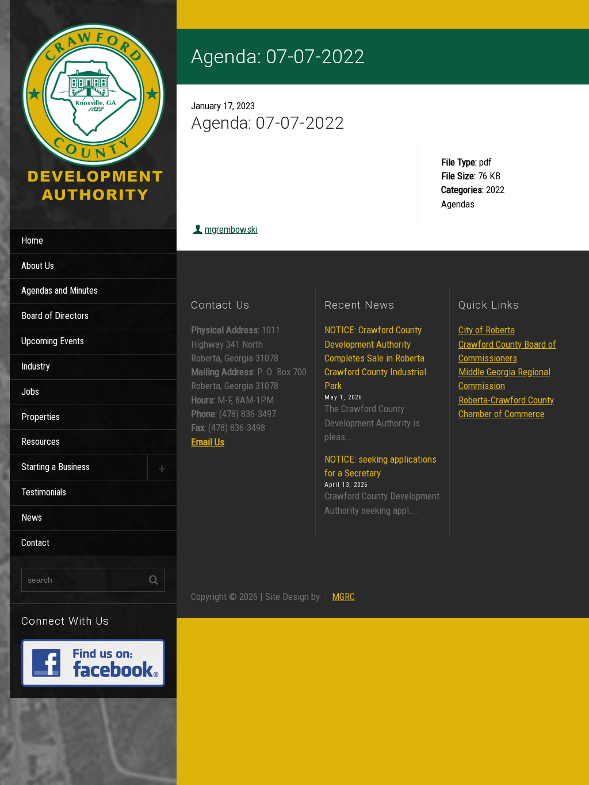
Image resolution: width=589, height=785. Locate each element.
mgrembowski (231, 229)
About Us (37, 265)
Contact (35, 542)
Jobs (30, 391)
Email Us (207, 442)
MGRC (343, 596)
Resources (40, 441)
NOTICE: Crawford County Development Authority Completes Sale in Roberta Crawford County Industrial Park (375, 357)
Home (32, 240)
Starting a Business (55, 466)
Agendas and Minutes (59, 290)
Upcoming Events (52, 341)
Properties (40, 416)
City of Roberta (486, 330)
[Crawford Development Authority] (93, 113)
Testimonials (43, 492)
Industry (35, 366)
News (31, 517)
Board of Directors (55, 315)
